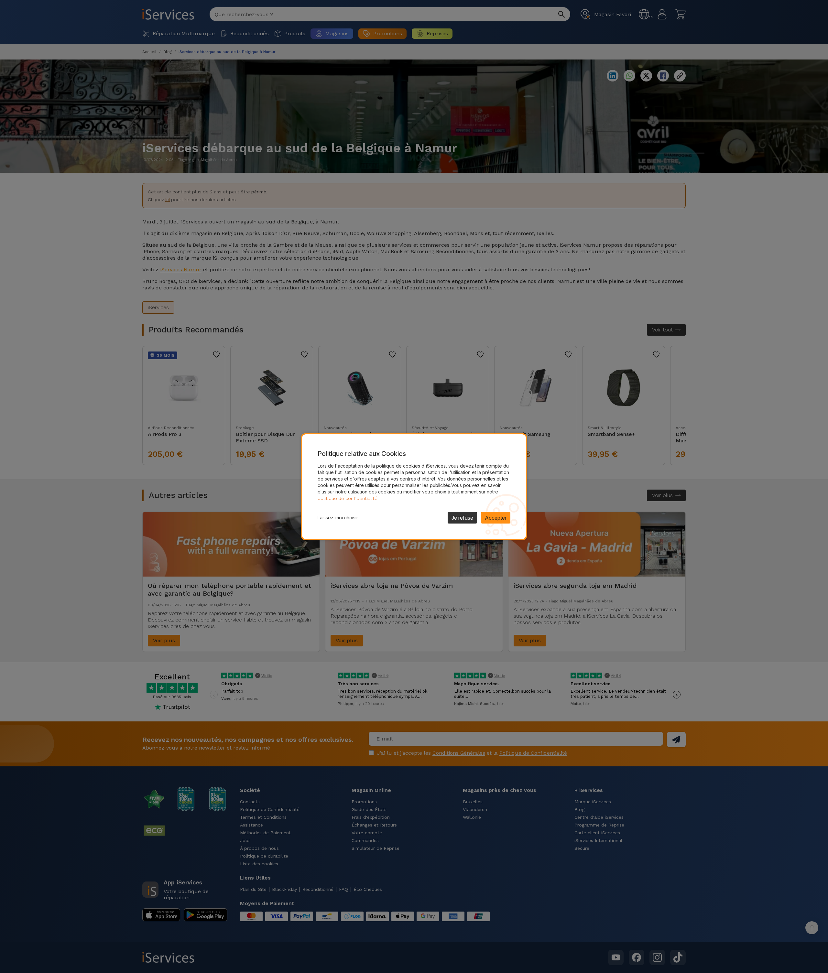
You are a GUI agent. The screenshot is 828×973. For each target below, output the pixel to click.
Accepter (496, 517)
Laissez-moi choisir (338, 517)
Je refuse (462, 517)
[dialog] (414, 486)
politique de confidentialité (347, 498)
